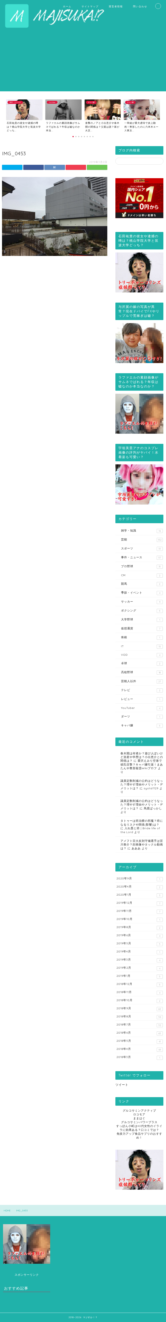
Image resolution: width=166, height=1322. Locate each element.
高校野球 (141, 672)
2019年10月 (138, 919)
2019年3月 (138, 960)
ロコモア (139, 1114)
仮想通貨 (140, 628)
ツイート (121, 1085)
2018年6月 (138, 1033)
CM (140, 575)
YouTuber (140, 708)
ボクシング (140, 610)
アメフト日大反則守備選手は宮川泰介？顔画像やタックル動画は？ (141, 844)
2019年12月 (138, 903)
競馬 (140, 584)
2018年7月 (138, 1025)
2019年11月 (138, 911)
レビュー (140, 699)
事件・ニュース (141, 557)
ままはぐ (139, 1118)
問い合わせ (140, 6)
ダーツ (140, 716)
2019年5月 (138, 943)
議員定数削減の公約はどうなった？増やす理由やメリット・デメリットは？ (141, 784)
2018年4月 (138, 1049)
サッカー (140, 601)
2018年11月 (138, 992)
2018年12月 (138, 984)
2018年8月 (138, 1017)
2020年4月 (138, 887)
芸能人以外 (141, 681)
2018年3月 (138, 1057)
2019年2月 (138, 968)
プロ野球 (141, 566)
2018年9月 (138, 1008)
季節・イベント (140, 592)
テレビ (140, 690)
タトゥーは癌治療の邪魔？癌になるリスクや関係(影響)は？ (141, 822)
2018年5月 (138, 1041)
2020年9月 (138, 879)
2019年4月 (138, 952)
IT (141, 646)
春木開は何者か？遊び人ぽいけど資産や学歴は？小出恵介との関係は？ (141, 757)
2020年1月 (138, 895)
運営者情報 (116, 6)
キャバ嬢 (140, 725)
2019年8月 (138, 927)
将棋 (140, 637)
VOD (140, 655)
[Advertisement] (83, 63)
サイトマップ (90, 6)
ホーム (67, 6)
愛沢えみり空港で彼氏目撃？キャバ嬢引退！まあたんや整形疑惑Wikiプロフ (141, 764)
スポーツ (141, 548)
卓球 (140, 663)
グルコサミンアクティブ (139, 1110)
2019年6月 (138, 935)
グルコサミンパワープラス (139, 1122)
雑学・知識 (141, 530)
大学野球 (140, 619)
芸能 (141, 539)
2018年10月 (138, 1000)
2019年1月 (138, 976)
